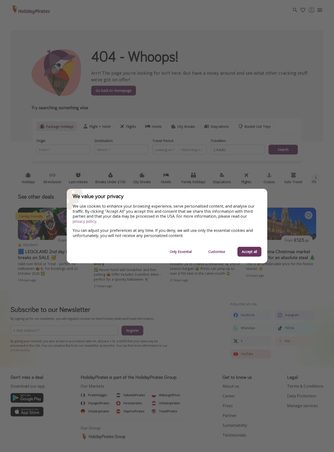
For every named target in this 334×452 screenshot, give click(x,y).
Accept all (249, 251)
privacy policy (84, 221)
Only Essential (181, 251)
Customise (216, 251)
